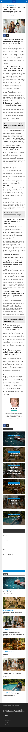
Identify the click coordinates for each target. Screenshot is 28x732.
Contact (6, 715)
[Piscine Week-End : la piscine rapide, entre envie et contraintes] (14, 582)
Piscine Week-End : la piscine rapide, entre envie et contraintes (14, 439)
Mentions (6, 722)
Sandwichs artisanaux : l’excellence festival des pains (14, 486)
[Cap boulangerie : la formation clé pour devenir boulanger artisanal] (14, 664)
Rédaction (7, 717)
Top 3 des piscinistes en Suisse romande (14, 454)
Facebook (7, 724)
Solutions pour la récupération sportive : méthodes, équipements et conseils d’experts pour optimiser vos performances (14, 470)
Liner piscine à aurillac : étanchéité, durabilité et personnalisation (14, 518)
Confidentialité (7, 720)
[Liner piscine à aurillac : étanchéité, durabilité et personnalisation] (14, 684)
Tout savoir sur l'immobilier (9, 5)
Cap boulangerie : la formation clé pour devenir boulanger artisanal (14, 502)
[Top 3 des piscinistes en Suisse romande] (14, 603)
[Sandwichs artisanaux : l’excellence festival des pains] (14, 644)
